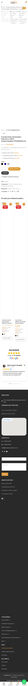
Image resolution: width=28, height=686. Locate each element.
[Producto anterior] (2, 133)
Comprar (5, 172)
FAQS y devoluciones (8, 651)
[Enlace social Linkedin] (14, 191)
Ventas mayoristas (7, 648)
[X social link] (10, 191)
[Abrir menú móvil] (2, 2)
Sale (3, 641)
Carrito (4, 665)
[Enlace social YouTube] (7, 451)
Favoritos (4, 669)
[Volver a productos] (4, 133)
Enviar (5, 474)
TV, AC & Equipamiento (13, 130)
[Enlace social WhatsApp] (16, 191)
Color (2, 161)
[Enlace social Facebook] (8, 191)
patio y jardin (16, 188)
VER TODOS (5, 620)
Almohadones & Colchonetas (10, 637)
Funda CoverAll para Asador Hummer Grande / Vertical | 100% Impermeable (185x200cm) (7, 323)
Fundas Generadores (7, 186)
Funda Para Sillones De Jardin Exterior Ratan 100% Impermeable (20, 323)
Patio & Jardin (6, 627)
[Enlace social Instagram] (4, 451)
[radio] (2, 164)
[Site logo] (14, 2)
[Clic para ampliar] (4, 7)
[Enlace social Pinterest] (12, 191)
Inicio (2, 130)
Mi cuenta (4, 662)
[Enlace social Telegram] (18, 191)
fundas (9, 188)
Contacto (4, 655)
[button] (24, 681)
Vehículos (4, 634)
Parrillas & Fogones (7, 623)
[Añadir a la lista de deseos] (10, 204)
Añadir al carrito (14, 168)
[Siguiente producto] (6, 133)
